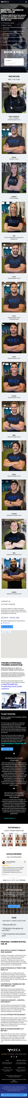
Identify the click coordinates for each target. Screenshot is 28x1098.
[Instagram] (14, 1057)
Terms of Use (10, 1076)
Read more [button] (5, 874)
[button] (26, 2)
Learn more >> (9, 818)
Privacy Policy (17, 1076)
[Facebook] (11, 1057)
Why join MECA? (9, 925)
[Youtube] (16, 1057)
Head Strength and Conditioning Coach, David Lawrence (11, 686)
